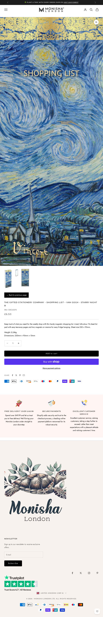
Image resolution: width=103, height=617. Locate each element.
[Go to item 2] (16, 273)
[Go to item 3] (25, 277)
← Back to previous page (16, 295)
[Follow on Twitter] (80, 573)
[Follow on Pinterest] (97, 573)
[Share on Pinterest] (20, 375)
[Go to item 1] (8, 278)
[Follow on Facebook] (72, 573)
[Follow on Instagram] (89, 573)
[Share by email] (24, 375)
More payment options (51, 368)
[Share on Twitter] (16, 375)
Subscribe (13, 563)
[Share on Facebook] (12, 375)
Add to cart (51, 353)
